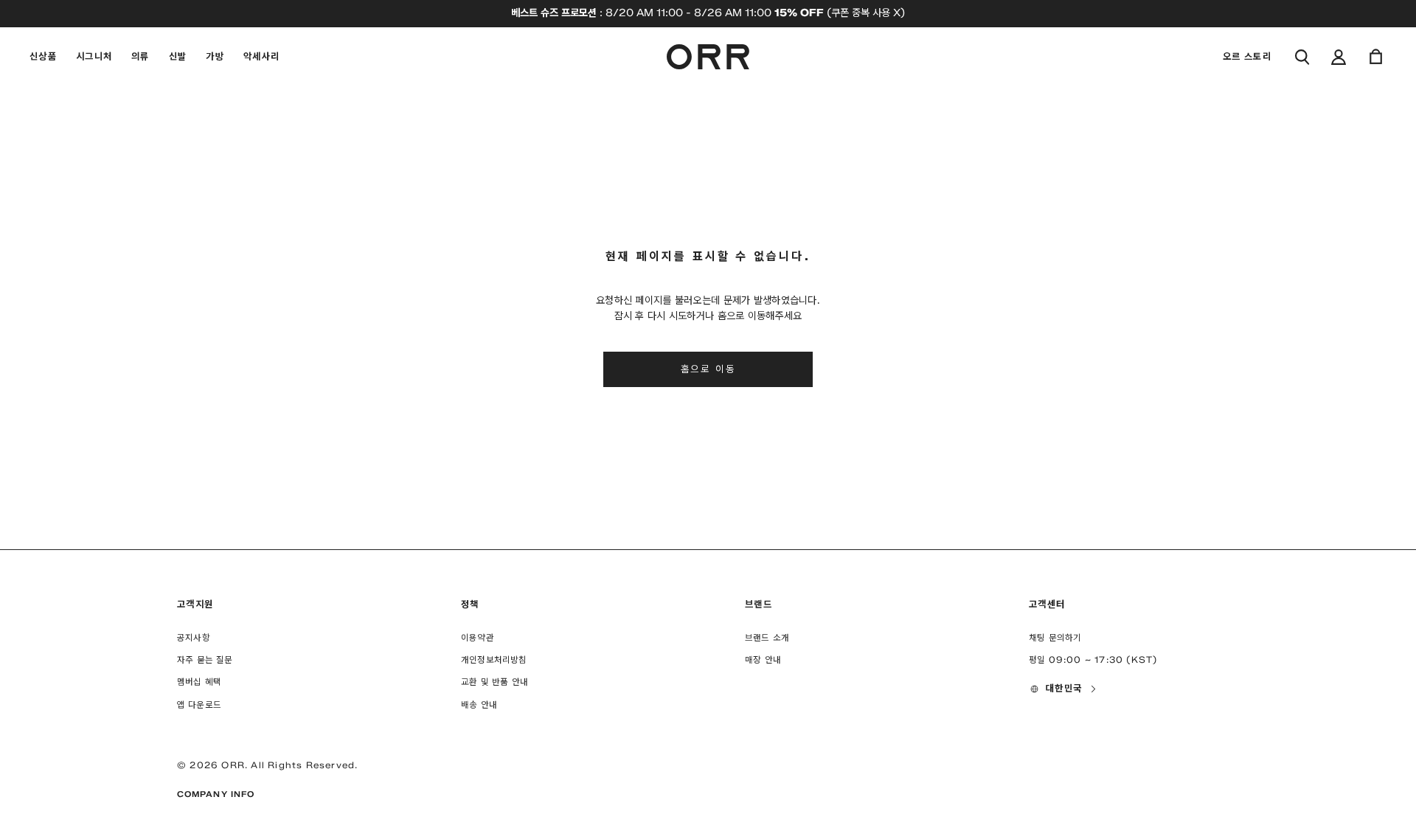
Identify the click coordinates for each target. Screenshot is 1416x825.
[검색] (1302, 57)
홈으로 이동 (708, 369)
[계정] (1339, 57)
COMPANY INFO (215, 794)
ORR (233, 764)
